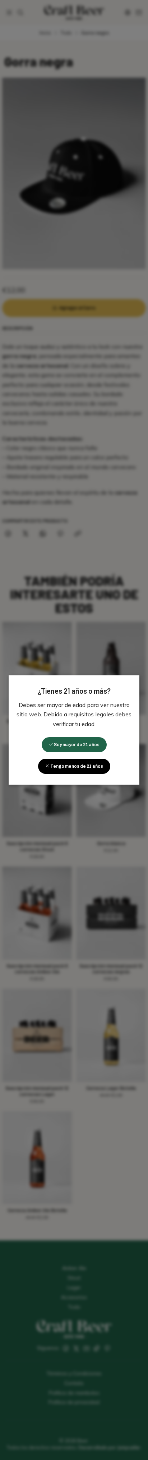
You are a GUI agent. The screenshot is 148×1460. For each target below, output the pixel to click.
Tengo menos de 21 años (76, 766)
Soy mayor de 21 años (76, 744)
